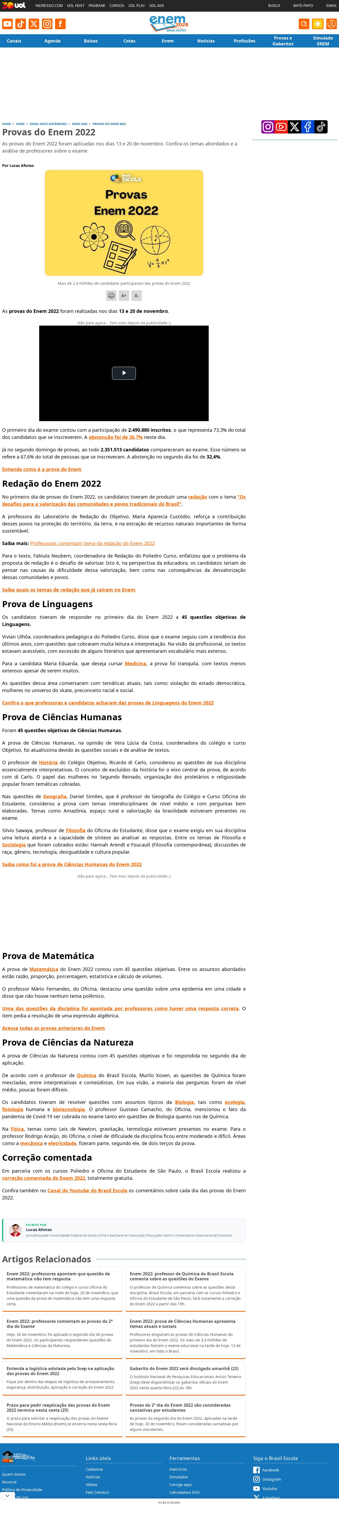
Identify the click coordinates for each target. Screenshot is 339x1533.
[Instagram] (47, 24)
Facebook (270, 1469)
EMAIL (331, 6)
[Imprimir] (111, 295)
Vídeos (91, 1484)
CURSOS (117, 6)
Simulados (179, 1476)
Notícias (93, 1476)
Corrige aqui (181, 1484)
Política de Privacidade (22, 1489)
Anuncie (9, 1481)
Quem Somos (14, 1474)
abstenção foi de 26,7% (116, 437)
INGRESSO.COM (49, 6)
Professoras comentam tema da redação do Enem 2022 (92, 543)
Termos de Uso (15, 1497)
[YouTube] (281, 126)
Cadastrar (94, 1469)
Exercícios (178, 1469)
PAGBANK (97, 6)
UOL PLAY (136, 6)
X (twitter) (270, 1497)
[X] (34, 24)
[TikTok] (20, 24)
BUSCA (274, 6)
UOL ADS (156, 6)
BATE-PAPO (303, 6)
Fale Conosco (97, 1492)
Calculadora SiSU (185, 1492)
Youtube (269, 1488)
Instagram (271, 1479)
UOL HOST (75, 6)
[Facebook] (307, 126)
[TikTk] (321, 126)
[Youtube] (7, 24)
